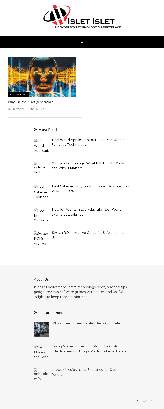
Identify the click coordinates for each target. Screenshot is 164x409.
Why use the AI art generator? (30, 102)
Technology (18, 94)
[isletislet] (82, 18)
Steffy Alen (18, 109)
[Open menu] (82, 42)
